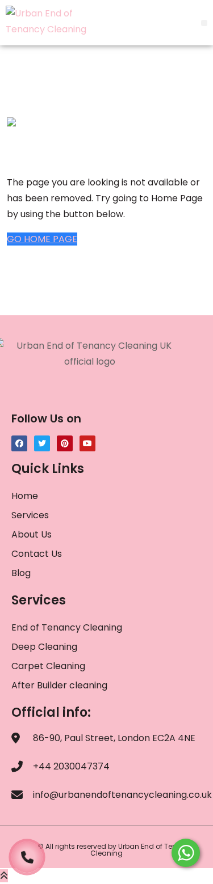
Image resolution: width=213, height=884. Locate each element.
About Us (31, 534)
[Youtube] (87, 443)
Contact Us (36, 553)
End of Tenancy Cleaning (66, 627)
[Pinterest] (65, 443)
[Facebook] (19, 443)
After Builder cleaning (60, 685)
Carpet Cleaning (48, 665)
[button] (204, 23)
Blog (21, 573)
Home (24, 495)
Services (30, 515)
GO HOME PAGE (42, 239)
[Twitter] (42, 443)
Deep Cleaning (44, 646)
